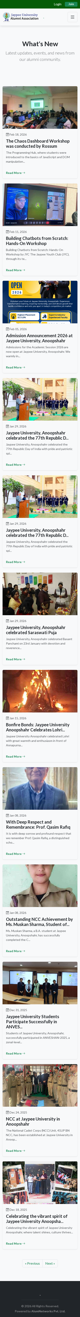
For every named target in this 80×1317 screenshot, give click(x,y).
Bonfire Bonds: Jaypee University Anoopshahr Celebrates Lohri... (38, 727)
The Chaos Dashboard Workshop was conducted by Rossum (38, 143)
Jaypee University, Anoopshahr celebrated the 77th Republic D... (37, 435)
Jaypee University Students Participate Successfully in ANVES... (32, 1021)
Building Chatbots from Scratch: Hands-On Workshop (37, 241)
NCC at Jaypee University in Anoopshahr (33, 1121)
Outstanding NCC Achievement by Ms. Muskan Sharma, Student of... (39, 922)
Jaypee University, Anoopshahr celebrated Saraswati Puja (35, 630)
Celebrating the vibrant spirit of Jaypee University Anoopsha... (37, 1219)
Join (71, 4)
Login (57, 4)
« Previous (32, 1263)
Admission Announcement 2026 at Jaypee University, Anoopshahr (39, 338)
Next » (50, 1263)
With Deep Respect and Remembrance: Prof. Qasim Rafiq (38, 824)
